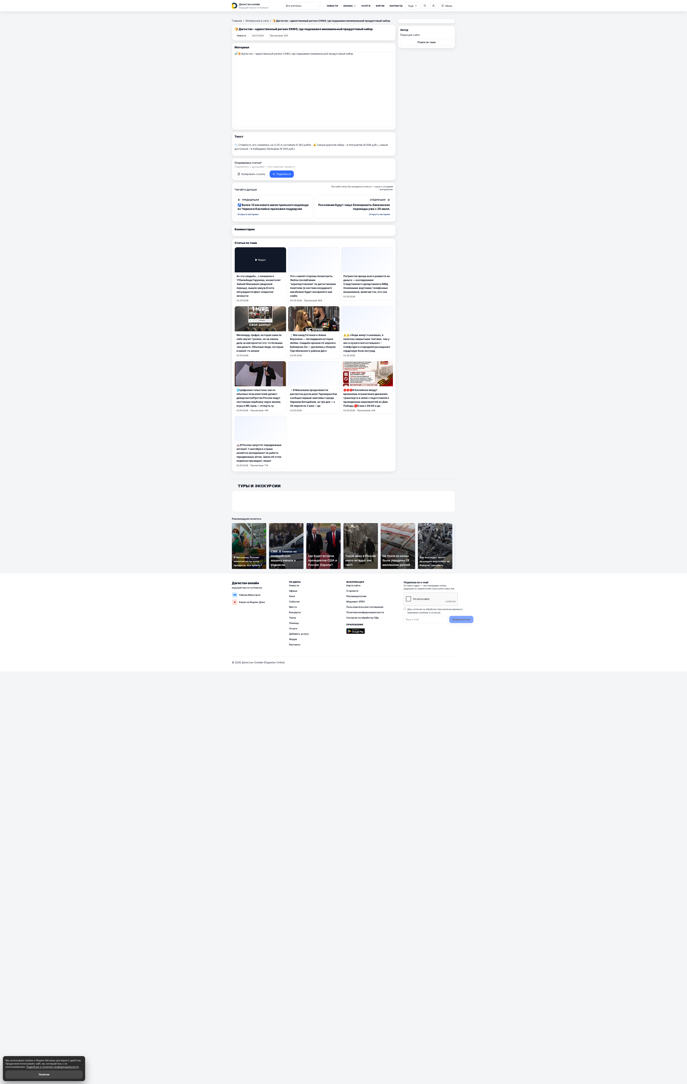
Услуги (365, 5)
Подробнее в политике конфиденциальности (52, 1066)
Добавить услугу (299, 633)
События (294, 601)
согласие (435, 612)
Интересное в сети (257, 20)
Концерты (295, 612)
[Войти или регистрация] (433, 5)
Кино (292, 596)
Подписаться (461, 619)
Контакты (396, 5)
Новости (332, 5)
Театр (292, 617)
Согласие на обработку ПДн (362, 617)
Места (293, 606)
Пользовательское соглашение (364, 606)
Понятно (44, 1074)
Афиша (348, 5)
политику (423, 612)
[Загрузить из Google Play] (355, 631)
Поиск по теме (426, 42)
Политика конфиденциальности (365, 612)
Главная (237, 20)
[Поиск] (424, 5)
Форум (380, 5)
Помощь (294, 623)
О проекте (352, 590)
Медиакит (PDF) (355, 601)
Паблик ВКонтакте (247, 594)
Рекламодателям (356, 596)
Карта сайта (353, 585)
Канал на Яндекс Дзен (249, 602)
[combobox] (302, 6)
